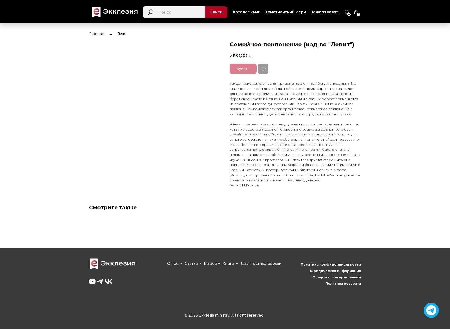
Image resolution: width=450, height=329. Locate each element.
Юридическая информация (335, 271)
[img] (431, 310)
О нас (172, 263)
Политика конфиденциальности (331, 264)
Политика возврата (343, 283)
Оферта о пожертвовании (336, 277)
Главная (96, 34)
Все (121, 34)
